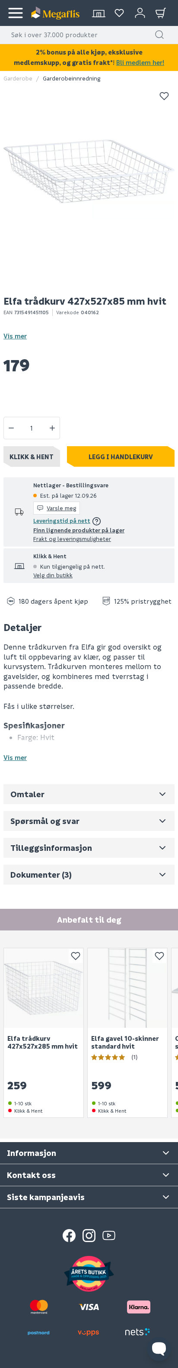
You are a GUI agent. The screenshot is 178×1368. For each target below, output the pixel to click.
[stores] (98, 13)
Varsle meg (61, 508)
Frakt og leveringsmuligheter (72, 538)
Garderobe (17, 78)
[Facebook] (69, 1235)
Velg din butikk (53, 575)
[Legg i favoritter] (164, 96)
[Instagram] (89, 1235)
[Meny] (15, 13)
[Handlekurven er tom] (160, 13)
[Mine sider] (119, 13)
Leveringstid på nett (61, 520)
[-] (11, 428)
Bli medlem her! (140, 62)
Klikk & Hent (32, 456)
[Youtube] (108, 1235)
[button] (159, 34)
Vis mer (15, 336)
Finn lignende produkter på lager (78, 530)
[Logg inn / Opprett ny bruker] (140, 13)
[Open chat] (159, 1349)
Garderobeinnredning (71, 78)
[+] (52, 428)
